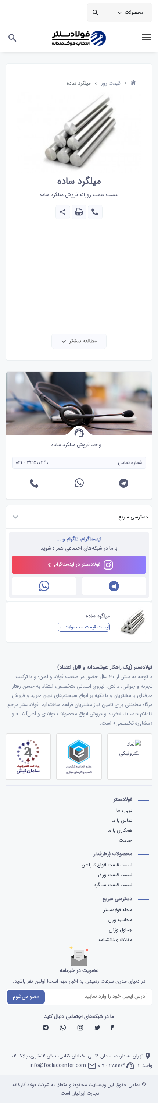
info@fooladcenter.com (58, 1065)
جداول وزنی (120, 930)
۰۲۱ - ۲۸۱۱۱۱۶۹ (112, 1065)
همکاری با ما (120, 830)
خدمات (125, 840)
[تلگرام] (45, 1029)
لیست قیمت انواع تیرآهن (106, 865)
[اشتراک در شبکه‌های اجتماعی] (62, 213)
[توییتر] (97, 1029)
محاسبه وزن (120, 920)
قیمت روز (111, 83)
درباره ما (124, 810)
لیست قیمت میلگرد (112, 885)
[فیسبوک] (112, 1029)
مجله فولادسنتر (117, 910)
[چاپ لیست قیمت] (78, 213)
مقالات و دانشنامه (115, 940)
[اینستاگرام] (80, 1029)
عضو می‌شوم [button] (26, 997)
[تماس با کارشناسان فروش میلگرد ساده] (94, 213)
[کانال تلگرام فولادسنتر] (114, 586)
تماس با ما (122, 820)
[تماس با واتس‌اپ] (44, 586)
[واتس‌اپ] (63, 1029)
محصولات (134, 12)
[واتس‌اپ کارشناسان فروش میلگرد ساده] (79, 484)
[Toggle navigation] (146, 37)
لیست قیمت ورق (114, 875)
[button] (79, 517)
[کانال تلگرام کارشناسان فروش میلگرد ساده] (123, 484)
